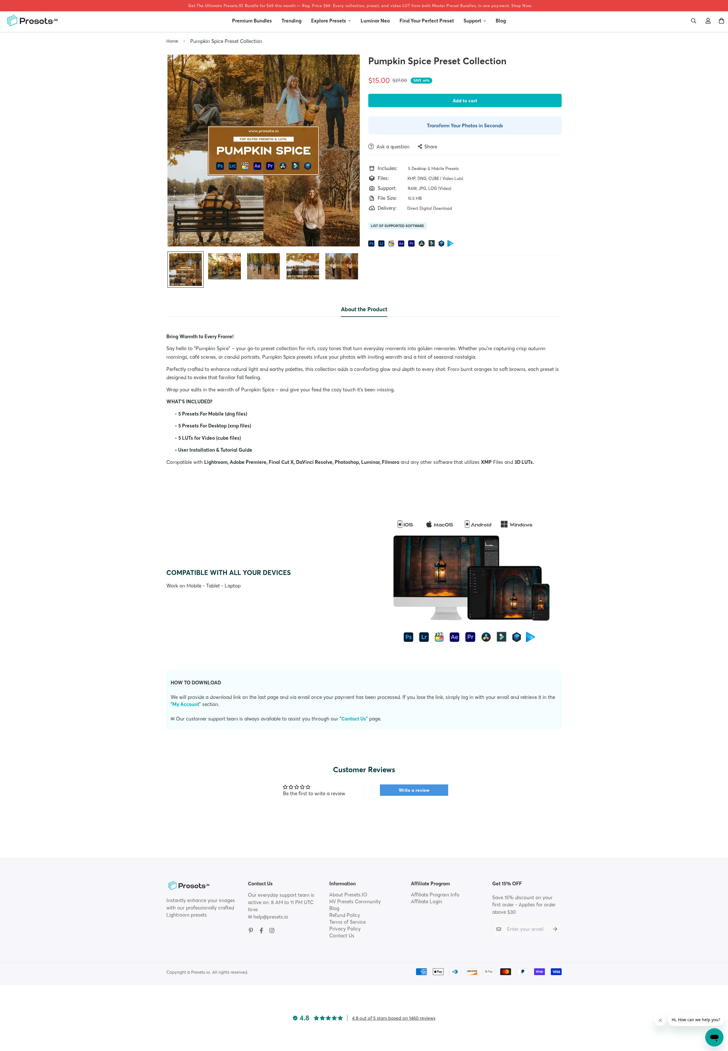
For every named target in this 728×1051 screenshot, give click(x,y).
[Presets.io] (32, 20)
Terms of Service (347, 922)
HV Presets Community (355, 901)
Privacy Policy (345, 929)
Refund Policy (344, 915)
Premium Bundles (252, 21)
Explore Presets (328, 21)
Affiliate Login (426, 901)
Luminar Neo (375, 21)
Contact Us (353, 719)
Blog (501, 21)
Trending (291, 21)
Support (472, 21)
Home (172, 41)
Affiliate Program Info (435, 895)
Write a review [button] (414, 790)
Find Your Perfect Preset (427, 21)
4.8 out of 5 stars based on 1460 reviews (393, 1018)
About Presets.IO (348, 895)
